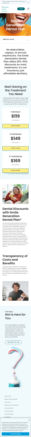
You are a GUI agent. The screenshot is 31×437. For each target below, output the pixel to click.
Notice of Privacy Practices (10, 399)
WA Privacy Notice (8, 414)
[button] (28, 9)
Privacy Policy (7, 396)
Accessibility (7, 417)
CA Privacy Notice (8, 408)
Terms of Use (7, 402)
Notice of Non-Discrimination (11, 405)
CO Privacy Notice (8, 411)
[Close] (29, 420)
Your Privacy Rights (15, 434)
